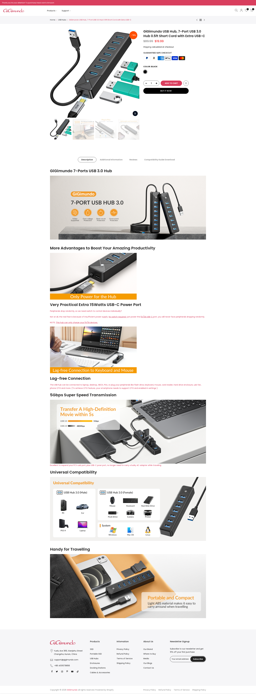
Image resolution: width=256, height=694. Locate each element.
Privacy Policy (123, 649)
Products (51, 10)
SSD (91, 649)
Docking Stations (98, 668)
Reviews (133, 159)
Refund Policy (123, 654)
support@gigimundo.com (66, 659)
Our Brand (148, 649)
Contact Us (148, 668)
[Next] (135, 73)
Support (65, 10)
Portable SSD (96, 654)
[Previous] (55, 73)
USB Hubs (62, 20)
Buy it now (166, 91)
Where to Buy (149, 654)
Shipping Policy (123, 663)
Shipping (147, 47)
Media (146, 658)
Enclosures (95, 663)
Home (52, 20)
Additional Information (111, 159)
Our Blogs (147, 663)
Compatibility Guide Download (159, 159)
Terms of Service (125, 658)
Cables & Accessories (100, 672)
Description (87, 159)
